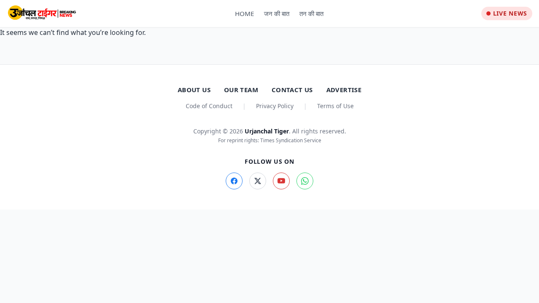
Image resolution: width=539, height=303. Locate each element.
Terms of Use (335, 106)
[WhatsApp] (304, 181)
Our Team (241, 89)
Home (244, 13)
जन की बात (276, 13)
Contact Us (292, 89)
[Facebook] (234, 181)
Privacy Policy (275, 106)
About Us (194, 89)
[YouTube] (281, 181)
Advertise (343, 89)
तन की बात (311, 13)
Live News (510, 13)
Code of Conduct (209, 106)
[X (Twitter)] (257, 181)
